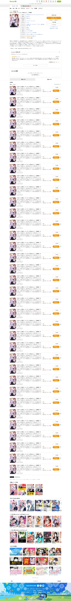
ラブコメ (38, 24)
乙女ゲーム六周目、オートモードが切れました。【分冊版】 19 (29, 287)
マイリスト (54, 24)
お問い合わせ (32, 588)
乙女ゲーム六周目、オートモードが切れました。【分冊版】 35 (29, 465)
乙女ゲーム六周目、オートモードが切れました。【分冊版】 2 (28, 97)
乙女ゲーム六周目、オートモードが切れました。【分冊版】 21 (29, 309)
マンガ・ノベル (15, 6)
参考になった (52, 62)
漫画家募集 (35, 592)
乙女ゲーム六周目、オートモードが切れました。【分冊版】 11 (29, 197)
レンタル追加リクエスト (54, 26)
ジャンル (40, 8)
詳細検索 (59, 581)
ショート (26, 6)
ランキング (35, 581)
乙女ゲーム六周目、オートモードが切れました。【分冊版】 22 (29, 320)
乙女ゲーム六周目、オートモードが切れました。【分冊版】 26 (29, 365)
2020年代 (28, 29)
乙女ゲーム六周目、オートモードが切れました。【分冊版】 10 (29, 186)
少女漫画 (28, 24)
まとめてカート (58, 84)
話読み (27, 27)
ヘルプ (25, 588)
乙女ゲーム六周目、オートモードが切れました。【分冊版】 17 (29, 264)
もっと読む (18, 92)
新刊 (12, 581)
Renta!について (20, 588)
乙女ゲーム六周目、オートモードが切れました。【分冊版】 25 (29, 353)
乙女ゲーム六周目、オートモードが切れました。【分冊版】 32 (29, 431)
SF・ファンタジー (33, 24)
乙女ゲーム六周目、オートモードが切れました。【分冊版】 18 (29, 276)
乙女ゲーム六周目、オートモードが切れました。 (35, 34)
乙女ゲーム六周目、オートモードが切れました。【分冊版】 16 (29, 253)
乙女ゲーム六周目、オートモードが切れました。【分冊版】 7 (28, 153)
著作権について (29, 592)
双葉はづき (28, 18)
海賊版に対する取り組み (42, 592)
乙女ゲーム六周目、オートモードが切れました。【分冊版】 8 (28, 164)
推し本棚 (54, 22)
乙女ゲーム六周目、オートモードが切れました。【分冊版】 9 (28, 175)
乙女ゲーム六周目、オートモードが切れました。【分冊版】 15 (29, 242)
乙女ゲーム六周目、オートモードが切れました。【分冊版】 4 (28, 120)
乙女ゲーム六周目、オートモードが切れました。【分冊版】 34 (29, 454)
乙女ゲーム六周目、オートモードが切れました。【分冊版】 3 (28, 108)
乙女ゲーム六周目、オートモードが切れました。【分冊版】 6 (28, 142)
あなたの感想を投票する (35, 74)
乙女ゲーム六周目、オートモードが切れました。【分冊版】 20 (29, 298)
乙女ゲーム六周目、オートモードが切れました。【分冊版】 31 (29, 420)
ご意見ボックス (44, 588)
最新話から (14, 84)
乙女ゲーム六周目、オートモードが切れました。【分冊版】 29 (29, 398)
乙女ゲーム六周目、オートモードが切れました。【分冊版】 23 (29, 331)
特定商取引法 (23, 592)
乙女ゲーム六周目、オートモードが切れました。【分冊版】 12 (29, 209)
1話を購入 (54, 17)
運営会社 (48, 592)
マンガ (27, 22)
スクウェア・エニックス (30, 20)
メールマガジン (51, 588)
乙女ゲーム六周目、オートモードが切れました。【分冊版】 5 (28, 131)
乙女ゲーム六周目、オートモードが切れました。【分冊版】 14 (29, 231)
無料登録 (59, 1)
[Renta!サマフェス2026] (16, 1)
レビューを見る (35, 65)
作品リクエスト (38, 588)
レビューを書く (30, 37)
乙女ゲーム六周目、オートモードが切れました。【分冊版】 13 (29, 220)
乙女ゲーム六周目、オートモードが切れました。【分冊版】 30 (29, 409)
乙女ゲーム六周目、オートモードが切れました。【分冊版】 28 (29, 387)
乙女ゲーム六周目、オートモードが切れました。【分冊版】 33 (29, 443)
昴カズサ (28, 16)
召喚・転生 (28, 25)
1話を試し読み (54, 15)
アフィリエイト (29, 590)
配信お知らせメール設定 (54, 28)
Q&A (28, 588)
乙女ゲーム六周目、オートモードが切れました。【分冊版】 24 (29, 342)
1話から (11, 84)
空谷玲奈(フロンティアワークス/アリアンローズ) (35, 14)
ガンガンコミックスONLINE (31, 32)
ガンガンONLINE (29, 30)
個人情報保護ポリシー (40, 590)
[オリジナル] (23, 8)
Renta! (11, 479)
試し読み (57, 87)
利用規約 (34, 590)
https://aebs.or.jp (24, 599)
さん (18, 56)
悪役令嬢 (42, 24)
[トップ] (12, 1)
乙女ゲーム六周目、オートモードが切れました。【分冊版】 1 (28, 86)
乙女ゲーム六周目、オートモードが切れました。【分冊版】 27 (29, 376)
